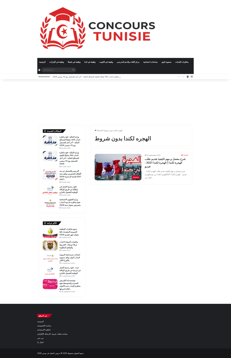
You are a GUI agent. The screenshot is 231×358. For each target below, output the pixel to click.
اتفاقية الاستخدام (44, 330)
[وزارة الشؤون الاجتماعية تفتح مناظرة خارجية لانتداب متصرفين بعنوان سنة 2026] (50, 203)
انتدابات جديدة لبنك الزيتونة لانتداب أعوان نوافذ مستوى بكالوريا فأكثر (69, 257)
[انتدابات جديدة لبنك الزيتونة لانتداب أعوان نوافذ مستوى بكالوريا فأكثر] (50, 258)
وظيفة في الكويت (106, 62)
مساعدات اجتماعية (150, 62)
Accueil (99, 130)
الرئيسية (42, 62)
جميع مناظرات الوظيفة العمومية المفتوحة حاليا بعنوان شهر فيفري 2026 (69, 232)
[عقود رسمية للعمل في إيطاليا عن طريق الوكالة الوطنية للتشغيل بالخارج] (50, 190)
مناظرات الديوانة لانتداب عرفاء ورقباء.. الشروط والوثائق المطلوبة (68, 245)
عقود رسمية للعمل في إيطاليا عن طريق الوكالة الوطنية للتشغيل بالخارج (68, 189)
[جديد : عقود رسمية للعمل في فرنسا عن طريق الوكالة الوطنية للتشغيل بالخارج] (50, 271)
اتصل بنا (40, 342)
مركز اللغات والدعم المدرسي (128, 62)
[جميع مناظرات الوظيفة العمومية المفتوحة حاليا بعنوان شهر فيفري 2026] (50, 233)
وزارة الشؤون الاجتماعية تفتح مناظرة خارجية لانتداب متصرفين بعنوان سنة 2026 (70, 202)
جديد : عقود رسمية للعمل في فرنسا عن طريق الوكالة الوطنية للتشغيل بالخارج (70, 270)
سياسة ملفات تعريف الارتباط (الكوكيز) (52, 334)
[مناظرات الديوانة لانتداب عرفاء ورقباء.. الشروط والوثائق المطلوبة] (50, 246)
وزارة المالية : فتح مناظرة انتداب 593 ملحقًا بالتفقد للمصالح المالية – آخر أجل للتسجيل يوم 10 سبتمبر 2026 (93, 77)
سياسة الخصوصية (44, 326)
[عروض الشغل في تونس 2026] (98, 28)
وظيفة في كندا (90, 62)
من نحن (40, 338)
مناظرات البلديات (182, 62)
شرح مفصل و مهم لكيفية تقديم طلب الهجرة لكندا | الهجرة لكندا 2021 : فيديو (165, 162)
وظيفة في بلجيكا (74, 62)
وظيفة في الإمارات (56, 62)
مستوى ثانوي (166, 62)
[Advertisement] (115, 101)
